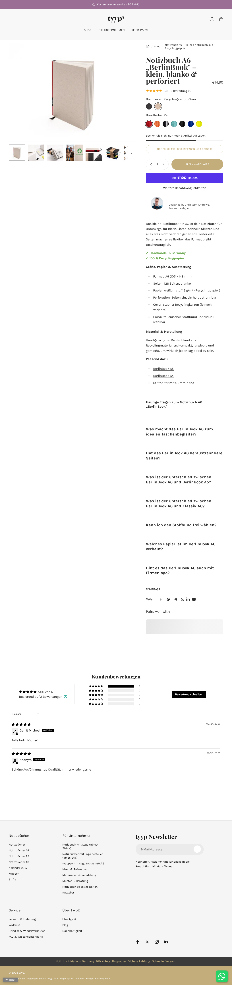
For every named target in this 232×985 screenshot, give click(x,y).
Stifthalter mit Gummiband (173, 383)
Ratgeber (68, 892)
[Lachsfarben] (157, 124)
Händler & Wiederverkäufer (27, 931)
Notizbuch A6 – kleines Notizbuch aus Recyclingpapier (189, 46)
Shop (157, 46)
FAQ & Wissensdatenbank (26, 937)
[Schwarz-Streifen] (166, 124)
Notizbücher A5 (19, 856)
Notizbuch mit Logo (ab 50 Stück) (80, 846)
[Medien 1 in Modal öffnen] (72, 92)
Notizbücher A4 (19, 850)
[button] (96, 686)
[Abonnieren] (197, 849)
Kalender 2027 (18, 868)
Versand (79, 978)
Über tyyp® (69, 919)
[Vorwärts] (126, 92)
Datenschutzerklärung (39, 978)
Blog (65, 925)
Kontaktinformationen (98, 978)
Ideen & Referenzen (75, 869)
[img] (21, 724)
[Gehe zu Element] (17, 153)
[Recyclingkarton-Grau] (158, 106)
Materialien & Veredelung (79, 875)
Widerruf (14, 925)
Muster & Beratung (75, 881)
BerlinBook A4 (163, 376)
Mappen (14, 873)
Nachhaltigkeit (72, 931)
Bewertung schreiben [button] (189, 694)
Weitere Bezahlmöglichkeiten (184, 188)
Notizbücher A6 (19, 862)
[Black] (182, 124)
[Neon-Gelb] (199, 124)
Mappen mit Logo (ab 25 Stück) (83, 863)
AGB (56, 978)
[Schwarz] (149, 106)
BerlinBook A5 (163, 369)
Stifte (12, 879)
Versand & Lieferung (22, 919)
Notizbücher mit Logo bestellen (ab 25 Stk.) (82, 855)
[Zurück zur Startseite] (148, 46)
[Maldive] (174, 124)
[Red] (149, 124)
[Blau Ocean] (191, 124)
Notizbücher (17, 844)
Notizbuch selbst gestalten (80, 887)
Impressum (66, 978)
